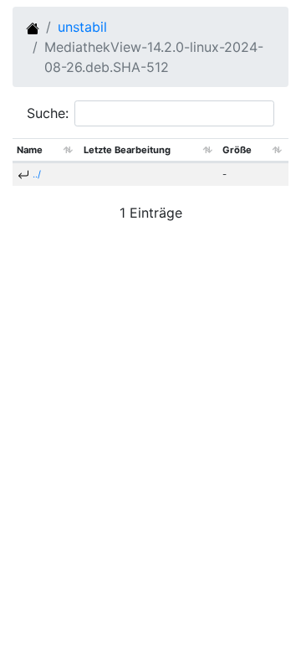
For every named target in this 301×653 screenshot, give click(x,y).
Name (30, 150)
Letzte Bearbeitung (127, 150)
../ (37, 174)
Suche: (48, 113)
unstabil (82, 26)
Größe (237, 150)
